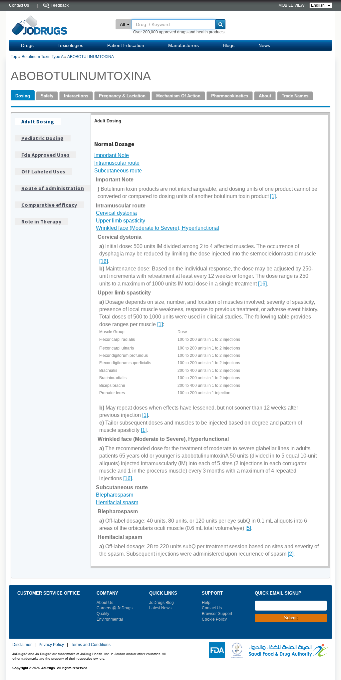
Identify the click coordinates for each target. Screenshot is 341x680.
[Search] (220, 24)
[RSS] (277, 634)
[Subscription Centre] (313, 634)
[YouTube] (286, 634)
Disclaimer (22, 644)
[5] (248, 528)
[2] (290, 554)
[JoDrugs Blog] (322, 634)
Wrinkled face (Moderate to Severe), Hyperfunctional (157, 228)
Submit (291, 617)
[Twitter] (268, 634)
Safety (47, 95)
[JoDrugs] (40, 25)
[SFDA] (287, 650)
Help (206, 602)
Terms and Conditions (91, 644)
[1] (273, 196)
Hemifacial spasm (117, 502)
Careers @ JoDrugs (115, 608)
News (264, 45)
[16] (103, 261)
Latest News (160, 608)
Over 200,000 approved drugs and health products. (179, 32)
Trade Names (295, 95)
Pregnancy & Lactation (122, 95)
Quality (103, 613)
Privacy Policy (51, 644)
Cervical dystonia (116, 213)
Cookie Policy (214, 619)
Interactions (76, 95)
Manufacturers (183, 45)
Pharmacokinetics (229, 95)
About (265, 95)
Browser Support (217, 613)
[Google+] (295, 634)
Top (14, 56)
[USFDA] (215, 650)
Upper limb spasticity (120, 220)
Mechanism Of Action (178, 95)
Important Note (111, 155)
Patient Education (125, 45)
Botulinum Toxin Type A (42, 56)
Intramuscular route (117, 163)
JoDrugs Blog (161, 602)
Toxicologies (70, 45)
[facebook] (259, 634)
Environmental (110, 619)
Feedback (60, 5)
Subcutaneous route (118, 170)
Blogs (228, 45)
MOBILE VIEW (291, 5)
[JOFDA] (235, 650)
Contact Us (212, 608)
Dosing (22, 95)
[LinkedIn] (304, 634)
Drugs (27, 45)
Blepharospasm (114, 495)
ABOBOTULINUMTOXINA (90, 56)
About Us (105, 602)
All (122, 24)
